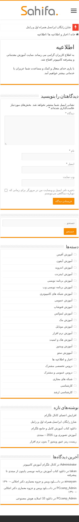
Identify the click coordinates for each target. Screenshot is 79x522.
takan (73, 471)
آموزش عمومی (63, 300)
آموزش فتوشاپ (63, 307)
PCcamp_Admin (66, 488)
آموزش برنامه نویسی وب (57, 287)
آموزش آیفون (64, 261)
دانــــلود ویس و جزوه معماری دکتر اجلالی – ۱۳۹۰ (31, 481)
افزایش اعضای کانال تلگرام (60, 415)
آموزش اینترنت (63, 274)
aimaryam (70, 481)
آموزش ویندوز (64, 346)
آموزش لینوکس (63, 313)
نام (71, 150)
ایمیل (70, 163)
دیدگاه (69, 113)
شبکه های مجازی (62, 379)
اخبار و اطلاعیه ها (58, 34)
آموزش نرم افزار (62, 333)
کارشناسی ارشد (63, 392)
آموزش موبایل (64, 326)
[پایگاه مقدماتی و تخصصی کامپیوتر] (39, 10)
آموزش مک (65, 320)
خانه (73, 34)
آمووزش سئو (64, 352)
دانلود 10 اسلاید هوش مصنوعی (34, 498)
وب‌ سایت (68, 177)
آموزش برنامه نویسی (59, 280)
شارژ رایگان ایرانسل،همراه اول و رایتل (48, 27)
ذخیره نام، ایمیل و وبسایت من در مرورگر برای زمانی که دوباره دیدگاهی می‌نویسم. (41, 192)
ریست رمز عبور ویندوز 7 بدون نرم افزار (53, 441)
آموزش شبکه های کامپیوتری (56, 293)
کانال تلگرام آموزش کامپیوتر (39, 464)
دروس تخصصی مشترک (58, 366)
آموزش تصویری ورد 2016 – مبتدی (56, 435)
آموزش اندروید (63, 267)
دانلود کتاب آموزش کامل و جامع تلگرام (53, 428)
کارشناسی (66, 385)
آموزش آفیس (64, 254)
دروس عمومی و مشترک (58, 372)
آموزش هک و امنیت (61, 339)
